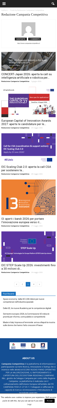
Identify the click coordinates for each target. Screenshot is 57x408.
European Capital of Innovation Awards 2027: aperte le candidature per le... (26, 122)
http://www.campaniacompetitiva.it (28, 43)
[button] (53, 3)
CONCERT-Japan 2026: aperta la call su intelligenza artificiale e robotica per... (26, 76)
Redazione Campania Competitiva (15, 81)
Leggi (29, 404)
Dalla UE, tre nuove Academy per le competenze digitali (27, 308)
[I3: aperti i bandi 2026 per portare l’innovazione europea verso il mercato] (28, 197)
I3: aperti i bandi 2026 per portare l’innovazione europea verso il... (22, 220)
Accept (49, 401)
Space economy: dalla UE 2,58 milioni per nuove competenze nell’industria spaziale (23, 300)
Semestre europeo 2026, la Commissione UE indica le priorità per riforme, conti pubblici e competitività (26, 315)
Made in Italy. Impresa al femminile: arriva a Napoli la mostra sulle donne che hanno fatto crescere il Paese (29, 323)
